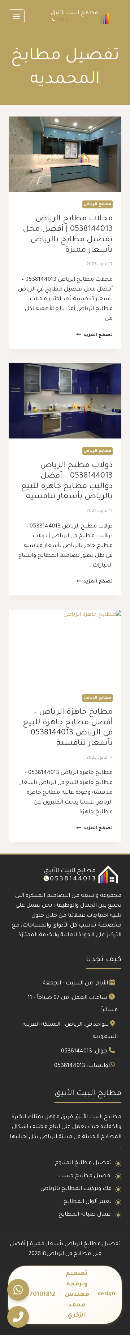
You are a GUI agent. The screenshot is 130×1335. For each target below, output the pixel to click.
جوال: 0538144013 (84, 1051)
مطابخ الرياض (97, 204)
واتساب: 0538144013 (81, 1066)
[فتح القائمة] (17, 16)
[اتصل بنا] (18, 1317)
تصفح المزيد (94, 335)
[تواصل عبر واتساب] (18, 1290)
